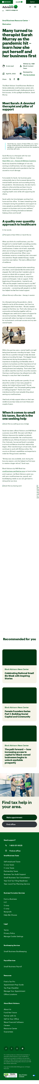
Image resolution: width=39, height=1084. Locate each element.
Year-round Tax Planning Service (17, 884)
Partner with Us (10, 1016)
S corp (6, 905)
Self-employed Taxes (12, 862)
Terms (6, 930)
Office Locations (10, 994)
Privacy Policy (9, 933)
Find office (10, 824)
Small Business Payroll (13, 966)
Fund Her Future (10, 1012)
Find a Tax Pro (9, 981)
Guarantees (8, 1032)
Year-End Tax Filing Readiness (16, 881)
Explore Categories (12, 10)
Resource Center (10, 1028)
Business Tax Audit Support (15, 874)
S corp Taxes (9, 865)
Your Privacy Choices (23, 1075)
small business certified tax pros (13, 471)
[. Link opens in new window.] (11, 1075)
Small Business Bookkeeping (15, 951)
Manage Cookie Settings (13, 936)
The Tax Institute (29, 75)
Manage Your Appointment (14, 991)
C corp (6, 908)
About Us (7, 1009)
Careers (7, 1025)
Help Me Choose (10, 915)
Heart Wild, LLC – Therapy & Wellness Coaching (19, 161)
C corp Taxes (9, 868)
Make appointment (14, 817)
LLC (5, 902)
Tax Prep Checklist (11, 988)
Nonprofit (7, 912)
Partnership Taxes (11, 871)
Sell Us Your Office (11, 1019)
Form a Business (10, 899)
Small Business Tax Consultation (17, 877)
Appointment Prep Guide (14, 985)
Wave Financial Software (13, 1022)
